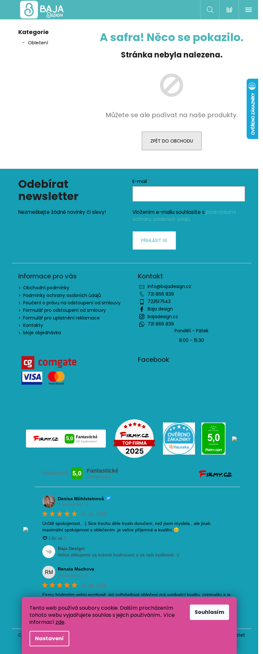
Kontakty (33, 325)
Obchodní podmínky (46, 287)
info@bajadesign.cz (169, 286)
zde (59, 622)
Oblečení (38, 42)
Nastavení (49, 638)
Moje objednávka (42, 332)
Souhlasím (209, 612)
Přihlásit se (154, 240)
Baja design (160, 309)
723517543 (159, 301)
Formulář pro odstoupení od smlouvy (64, 310)
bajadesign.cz (163, 316)
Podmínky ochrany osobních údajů (62, 295)
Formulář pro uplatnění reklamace (61, 318)
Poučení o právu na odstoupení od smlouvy (72, 303)
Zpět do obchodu (171, 141)
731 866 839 (161, 294)
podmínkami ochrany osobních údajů (184, 215)
